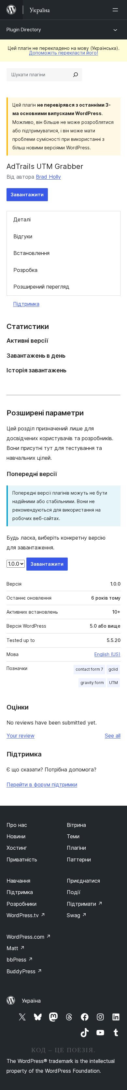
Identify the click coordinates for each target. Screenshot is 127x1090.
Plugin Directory (24, 29)
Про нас (17, 825)
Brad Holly (48, 176)
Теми (73, 836)
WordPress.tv (26, 915)
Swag (77, 915)
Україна (31, 1000)
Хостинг (17, 847)
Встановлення (31, 253)
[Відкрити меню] (116, 10)
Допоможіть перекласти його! (63, 52)
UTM (113, 682)
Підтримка (26, 304)
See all (112, 735)
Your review (21, 735)
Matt (16, 948)
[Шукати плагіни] (75, 74)
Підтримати (85, 904)
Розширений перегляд (41, 286)
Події (73, 892)
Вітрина (76, 825)
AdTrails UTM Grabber (45, 166)
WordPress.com (29, 936)
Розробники (21, 904)
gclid (113, 669)
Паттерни (79, 859)
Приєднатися (83, 880)
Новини (16, 836)
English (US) (107, 654)
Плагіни (76, 847)
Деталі (22, 219)
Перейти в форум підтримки (42, 784)
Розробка (25, 270)
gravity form (92, 682)
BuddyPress (24, 971)
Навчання (18, 880)
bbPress (20, 959)
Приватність (22, 859)
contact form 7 (89, 669)
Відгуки (22, 236)
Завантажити (27, 194)
